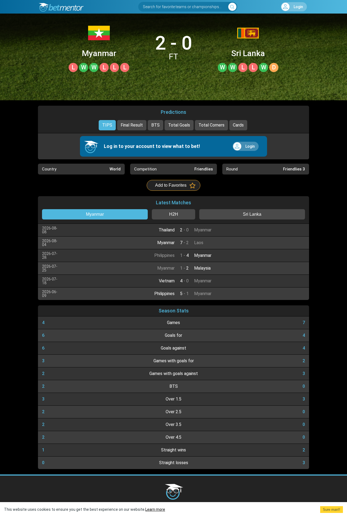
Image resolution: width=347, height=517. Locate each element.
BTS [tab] (155, 125)
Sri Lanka (248, 53)
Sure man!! (331, 510)
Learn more (155, 509)
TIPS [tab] (107, 125)
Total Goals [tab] (179, 125)
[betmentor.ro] (60, 7)
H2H (173, 214)
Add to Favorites (171, 185)
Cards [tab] (238, 125)
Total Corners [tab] (211, 125)
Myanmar (99, 53)
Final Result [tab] (132, 125)
